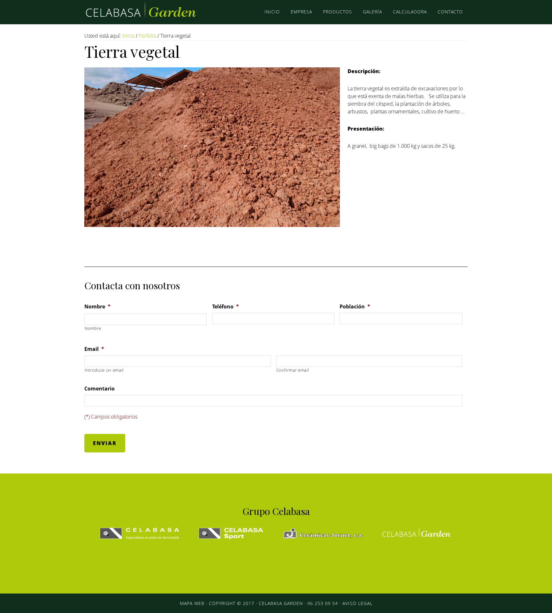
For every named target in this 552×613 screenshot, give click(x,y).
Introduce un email (104, 370)
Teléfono (225, 306)
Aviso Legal (357, 603)
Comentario (99, 388)
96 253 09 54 (322, 603)
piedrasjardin (141, 12)
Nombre (97, 306)
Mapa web (192, 603)
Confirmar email (292, 370)
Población (355, 306)
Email (94, 349)
